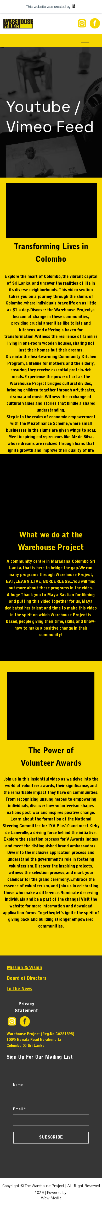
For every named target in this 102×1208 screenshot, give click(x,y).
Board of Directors (26, 978)
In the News (19, 989)
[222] (82, 23)
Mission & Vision (24, 968)
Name (18, 1085)
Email (19, 1109)
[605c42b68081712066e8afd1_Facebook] (95, 23)
